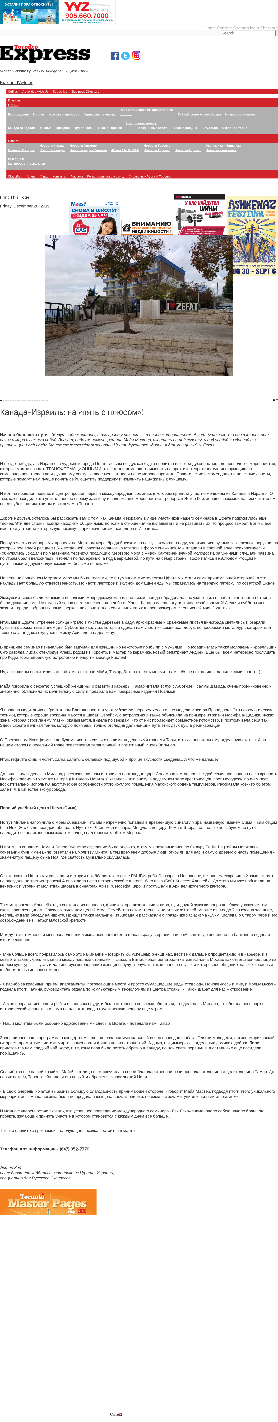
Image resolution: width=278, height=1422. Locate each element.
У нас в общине (185, 128)
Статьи (13, 105)
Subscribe (60, 91)
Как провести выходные (27, 163)
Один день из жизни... (100, 114)
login (254, 27)
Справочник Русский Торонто (150, 176)
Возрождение (18, 114)
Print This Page (14, 197)
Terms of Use (5, 1420)
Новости (14, 141)
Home (210, 27)
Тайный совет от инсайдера (199, 114)
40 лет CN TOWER (125, 150)
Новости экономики (221, 150)
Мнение (45, 128)
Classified (15, 176)
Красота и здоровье (63, 114)
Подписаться (12, 1334)
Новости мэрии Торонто (88, 150)
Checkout (269, 27)
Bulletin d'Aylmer (16, 82)
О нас (44, 176)
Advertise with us (17, 1390)
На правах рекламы (240, 114)
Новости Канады (52, 145)
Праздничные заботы (152, 128)
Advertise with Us (35, 91)
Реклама (76, 176)
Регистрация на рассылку (105, 176)
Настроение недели (141, 123)
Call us (13, 91)
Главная (14, 100)
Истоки (38, 114)
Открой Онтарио (234, 128)
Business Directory (85, 91)
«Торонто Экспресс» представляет (146, 110)
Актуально (209, 128)
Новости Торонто (157, 145)
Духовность (84, 128)
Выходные (16, 159)
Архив (31, 176)
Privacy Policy (19, 1420)
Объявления (12, 1349)
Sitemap (241, 27)
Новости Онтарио (21, 150)
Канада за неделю (22, 128)
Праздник (63, 128)
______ (126, 114)
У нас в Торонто (110, 128)
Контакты (59, 176)
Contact (224, 27)
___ (129, 128)
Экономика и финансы (223, 145)
